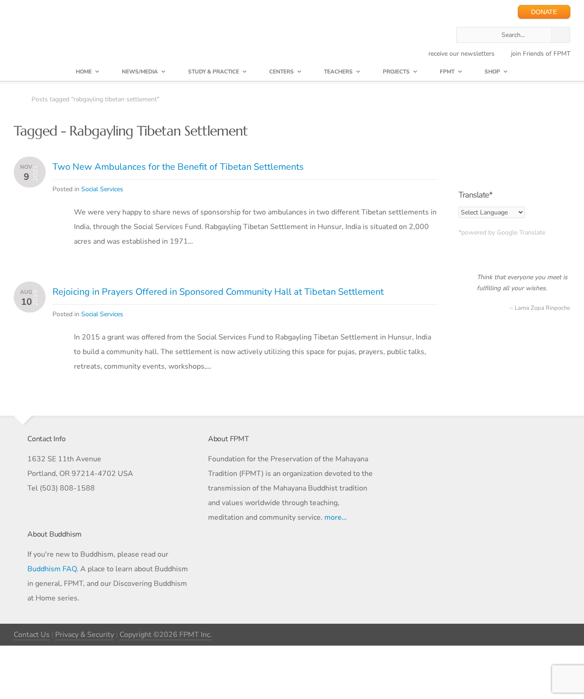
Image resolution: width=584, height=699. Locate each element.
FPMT (447, 71)
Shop (492, 71)
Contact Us (32, 635)
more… (335, 517)
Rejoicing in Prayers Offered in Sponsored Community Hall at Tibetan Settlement (218, 292)
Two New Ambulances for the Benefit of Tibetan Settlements (178, 167)
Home (84, 71)
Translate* (475, 194)
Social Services (102, 189)
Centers (281, 71)
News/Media (140, 71)
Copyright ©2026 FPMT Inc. (166, 635)
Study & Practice (213, 71)
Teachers (338, 71)
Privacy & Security (84, 635)
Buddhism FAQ (52, 569)
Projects (396, 71)
